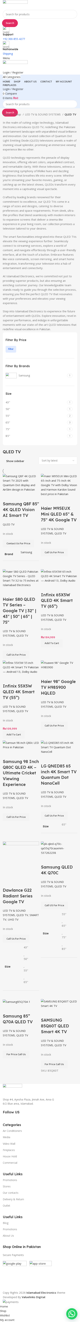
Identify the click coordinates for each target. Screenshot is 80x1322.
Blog (5, 1223)
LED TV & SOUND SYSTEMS (43, 114)
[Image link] (12, 1088)
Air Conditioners (12, 1131)
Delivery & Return (13, 1199)
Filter (11, 349)
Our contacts (10, 1192)
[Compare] (45, 1012)
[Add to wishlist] (65, 1012)
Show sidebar (15, 461)
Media (6, 1137)
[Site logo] (15, 5)
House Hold (10, 1156)
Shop (18, 114)
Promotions (10, 1229)
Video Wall (9, 1143)
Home (7, 114)
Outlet (6, 1205)
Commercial (10, 1162)
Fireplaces (9, 1150)
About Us (8, 1235)
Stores (7, 1186)
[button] (71, 1313)
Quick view (55, 1012)
